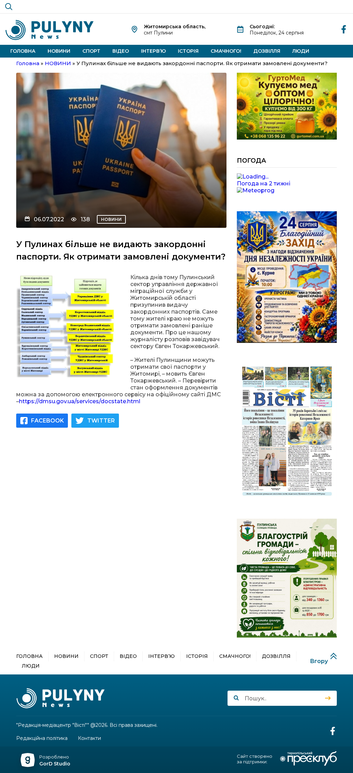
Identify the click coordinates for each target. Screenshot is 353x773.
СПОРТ (91, 51)
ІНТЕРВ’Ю (153, 51)
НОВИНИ (59, 51)
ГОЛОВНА (23, 51)
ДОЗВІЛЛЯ (266, 51)
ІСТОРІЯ (188, 51)
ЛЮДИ (300, 51)
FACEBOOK (47, 420)
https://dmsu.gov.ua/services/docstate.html (79, 401)
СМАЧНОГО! (226, 51)
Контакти (89, 738)
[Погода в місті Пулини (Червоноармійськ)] (287, 176)
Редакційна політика (42, 738)
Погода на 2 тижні (263, 183)
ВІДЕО (120, 51)
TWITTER (101, 420)
